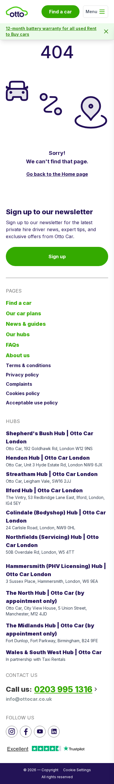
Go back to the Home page (57, 174)
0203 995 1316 (63, 689)
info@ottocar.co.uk (29, 699)
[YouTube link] (40, 731)
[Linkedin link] (54, 731)
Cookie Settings (77, 770)
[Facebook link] (26, 731)
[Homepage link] (17, 12)
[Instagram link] (12, 731)
